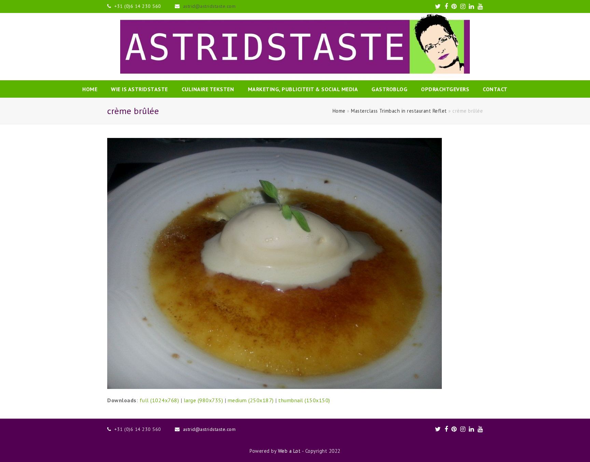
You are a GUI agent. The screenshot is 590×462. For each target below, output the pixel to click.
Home (339, 111)
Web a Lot (289, 451)
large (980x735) (203, 400)
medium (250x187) (251, 400)
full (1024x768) (159, 400)
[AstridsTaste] (295, 46)
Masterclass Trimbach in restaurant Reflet (399, 111)
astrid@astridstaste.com (209, 6)
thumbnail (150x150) (304, 400)
